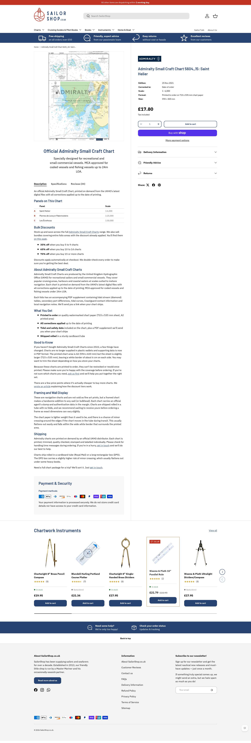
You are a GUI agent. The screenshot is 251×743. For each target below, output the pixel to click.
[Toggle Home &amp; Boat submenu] (133, 29)
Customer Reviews (131, 667)
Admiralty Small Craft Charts (84, 231)
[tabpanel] (79, 329)
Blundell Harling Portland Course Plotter (85, 575)
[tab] (40, 184)
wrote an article (42, 386)
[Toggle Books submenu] (93, 29)
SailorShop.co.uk (46, 730)
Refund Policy (128, 690)
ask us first (73, 373)
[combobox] (136, 16)
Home (36, 47)
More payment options (177, 140)
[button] (215, 16)
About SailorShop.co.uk (133, 661)
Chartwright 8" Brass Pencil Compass (49, 575)
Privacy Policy (128, 696)
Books (88, 29)
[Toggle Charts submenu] (43, 29)
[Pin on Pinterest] (159, 185)
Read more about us (47, 680)
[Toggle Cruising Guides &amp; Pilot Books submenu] (80, 29)
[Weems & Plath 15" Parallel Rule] (162, 553)
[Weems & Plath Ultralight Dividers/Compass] (200, 553)
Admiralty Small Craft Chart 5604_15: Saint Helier (58, 47)
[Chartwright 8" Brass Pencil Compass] (50, 553)
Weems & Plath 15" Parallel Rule (160, 572)
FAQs (124, 679)
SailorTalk (199, 30)
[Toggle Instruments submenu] (113, 29)
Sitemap (125, 708)
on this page (40, 238)
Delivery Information (132, 684)
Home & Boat (124, 29)
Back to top (125, 638)
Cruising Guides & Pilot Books (63, 29)
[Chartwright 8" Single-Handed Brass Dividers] (125, 553)
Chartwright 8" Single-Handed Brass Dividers (121, 575)
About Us (212, 30)
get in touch (103, 445)
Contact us (127, 673)
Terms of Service (130, 702)
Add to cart (190, 124)
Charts (37, 29)
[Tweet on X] (148, 185)
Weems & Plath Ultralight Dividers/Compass (198, 575)
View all (213, 530)
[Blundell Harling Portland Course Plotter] (87, 553)
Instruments (104, 29)
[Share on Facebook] (153, 185)
